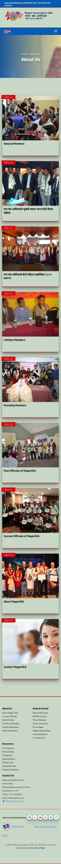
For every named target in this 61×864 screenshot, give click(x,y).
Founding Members (15, 405)
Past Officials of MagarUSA (20, 470)
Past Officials (8, 720)
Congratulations (40, 734)
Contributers (8, 748)
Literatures (7, 755)
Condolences (39, 737)
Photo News (38, 727)
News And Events (40, 712)
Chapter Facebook (10, 769)
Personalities (8, 751)
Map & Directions (14, 801)
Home (24, 53)
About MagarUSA (14, 601)
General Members (14, 143)
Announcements (40, 723)
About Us (35, 53)
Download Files (9, 766)
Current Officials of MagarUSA (22, 536)
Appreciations (8, 759)
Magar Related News (42, 730)
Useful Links (7, 762)
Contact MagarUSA (15, 667)
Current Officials (9, 716)
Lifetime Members (14, 339)
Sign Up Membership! (45, 826)
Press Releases (39, 720)
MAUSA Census (40, 716)
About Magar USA (10, 712)
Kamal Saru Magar (37, 848)
